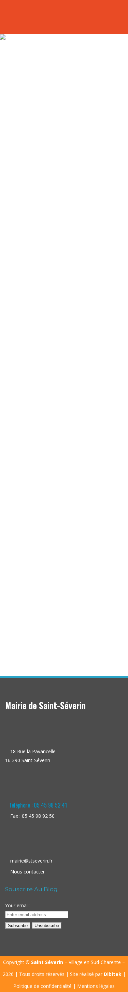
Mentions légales (96, 986)
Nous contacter (27, 871)
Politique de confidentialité (42, 986)
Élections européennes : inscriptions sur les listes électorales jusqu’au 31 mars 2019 (64, 574)
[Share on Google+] (69, 628)
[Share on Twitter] (62, 628)
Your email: (17, 905)
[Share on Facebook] (55, 628)
